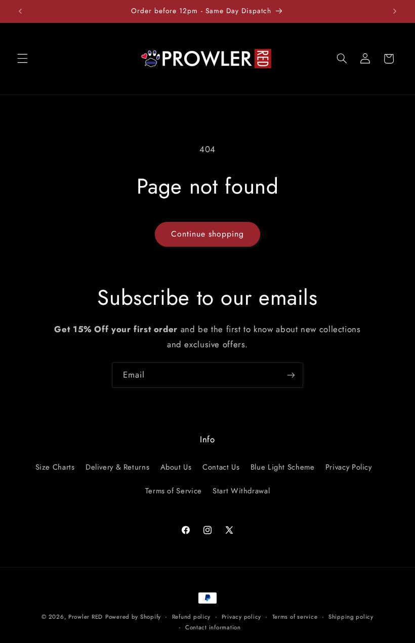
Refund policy (191, 617)
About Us (176, 467)
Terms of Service (173, 490)
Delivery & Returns (117, 467)
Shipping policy (351, 617)
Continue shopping (207, 234)
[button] (22, 58)
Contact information (213, 627)
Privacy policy (241, 617)
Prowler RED (85, 617)
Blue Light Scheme (283, 467)
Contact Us (220, 467)
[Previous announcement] (20, 11)
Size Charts (55, 467)
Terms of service (295, 617)
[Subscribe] (291, 374)
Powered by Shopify (133, 617)
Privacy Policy (348, 467)
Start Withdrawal (241, 490)
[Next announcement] (395, 11)
